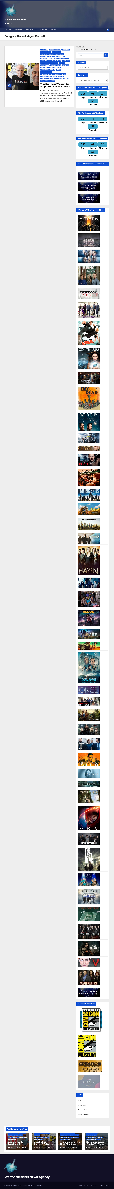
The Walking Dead (91, 1135)
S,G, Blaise (37, 1135)
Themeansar (37, 1185)
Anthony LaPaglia (46, 51)
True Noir (66, 78)
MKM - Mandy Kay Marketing (41, 1132)
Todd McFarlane (91, 1137)
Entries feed (82, 1105)
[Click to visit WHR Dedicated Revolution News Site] (89, 715)
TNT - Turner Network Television (69, 1137)
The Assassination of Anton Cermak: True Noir (53, 74)
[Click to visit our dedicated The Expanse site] (89, 897)
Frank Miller (44, 58)
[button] (104, 30)
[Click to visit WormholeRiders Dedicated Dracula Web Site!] (89, 460)
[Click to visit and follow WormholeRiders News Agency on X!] (89, 198)
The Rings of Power (92, 1132)
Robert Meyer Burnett (56, 67)
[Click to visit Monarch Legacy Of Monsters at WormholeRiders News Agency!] (89, 667)
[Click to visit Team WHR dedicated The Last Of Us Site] (89, 859)
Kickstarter (54, 63)
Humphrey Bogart (64, 58)
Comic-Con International (48, 56)
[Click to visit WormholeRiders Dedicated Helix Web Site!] (89, 583)
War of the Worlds (50, 80)
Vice (42, 80)
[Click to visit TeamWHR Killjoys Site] (89, 618)
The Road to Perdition (47, 78)
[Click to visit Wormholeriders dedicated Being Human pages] (89, 275)
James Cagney (66, 60)
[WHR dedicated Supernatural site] (89, 784)
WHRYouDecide (12, 1139)
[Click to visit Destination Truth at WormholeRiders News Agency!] (89, 448)
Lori (57, 90)
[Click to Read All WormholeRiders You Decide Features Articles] (89, 175)
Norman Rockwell (13, 1132)
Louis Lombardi (45, 65)
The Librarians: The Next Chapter (69, 1135)
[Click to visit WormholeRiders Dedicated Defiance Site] (89, 438)
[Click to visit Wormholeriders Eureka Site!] (89, 477)
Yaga (99, 1139)
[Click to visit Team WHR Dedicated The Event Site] (89, 839)
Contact (18, 30)
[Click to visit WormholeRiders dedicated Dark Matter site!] (89, 377)
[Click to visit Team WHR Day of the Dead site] (89, 398)
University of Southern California (17, 1137)
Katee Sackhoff (45, 63)
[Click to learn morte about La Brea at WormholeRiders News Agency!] (89, 634)
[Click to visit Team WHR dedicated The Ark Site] (89, 818)
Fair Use (43, 30)
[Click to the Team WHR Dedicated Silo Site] (89, 759)
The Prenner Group (58, 76)
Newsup (30, 1185)
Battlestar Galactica (47, 54)
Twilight (100, 1137)
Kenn (50, 1147)
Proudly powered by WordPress (13, 1185)
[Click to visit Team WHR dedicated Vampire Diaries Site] (89, 931)
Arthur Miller (56, 51)
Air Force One (44, 49)
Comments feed (83, 1110)
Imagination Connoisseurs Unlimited (51, 60)
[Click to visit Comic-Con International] (90, 1020)
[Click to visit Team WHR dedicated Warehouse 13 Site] (89, 977)
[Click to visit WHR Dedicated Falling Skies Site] (89, 494)
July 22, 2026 (93, 1147)
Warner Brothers (65, 1139)
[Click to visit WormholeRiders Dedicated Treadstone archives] (89, 914)
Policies (54, 30)
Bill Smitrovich (59, 54)
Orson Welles (44, 67)
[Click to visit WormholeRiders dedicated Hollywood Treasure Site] (89, 599)
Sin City (58, 69)
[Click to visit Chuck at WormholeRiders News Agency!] (89, 333)
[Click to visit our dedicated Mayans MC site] (89, 646)
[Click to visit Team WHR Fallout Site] (89, 509)
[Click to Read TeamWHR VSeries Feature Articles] (89, 963)
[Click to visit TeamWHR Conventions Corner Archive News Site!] (89, 992)
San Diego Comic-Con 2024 (48, 69)
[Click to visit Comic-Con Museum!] (87, 1046)
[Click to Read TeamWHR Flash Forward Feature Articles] (89, 524)
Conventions (31, 30)
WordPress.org (83, 1115)
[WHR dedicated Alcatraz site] (89, 240)
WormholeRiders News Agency (27, 1177)
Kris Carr (61, 63)
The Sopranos (58, 78)
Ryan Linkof (23, 1132)
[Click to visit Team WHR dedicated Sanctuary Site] (89, 729)
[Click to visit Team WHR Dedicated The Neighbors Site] (89, 880)
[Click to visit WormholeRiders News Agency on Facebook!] (89, 187)
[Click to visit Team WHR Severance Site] (89, 744)
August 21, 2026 (15, 1147)
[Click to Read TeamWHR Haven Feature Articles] (89, 560)
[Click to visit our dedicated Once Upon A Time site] (89, 690)
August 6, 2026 (41, 1147)
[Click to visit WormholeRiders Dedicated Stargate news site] (89, 774)
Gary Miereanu (53, 58)
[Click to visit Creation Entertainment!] (90, 1066)
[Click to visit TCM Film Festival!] (89, 1081)
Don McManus (60, 56)
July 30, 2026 (66, 1147)
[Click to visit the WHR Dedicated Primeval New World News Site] (89, 701)
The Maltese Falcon (46, 76)
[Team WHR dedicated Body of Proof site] (89, 293)
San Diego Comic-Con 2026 (15, 1135)
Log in (80, 1100)
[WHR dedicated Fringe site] (89, 538)
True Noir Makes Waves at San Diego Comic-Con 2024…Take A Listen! (55, 87)
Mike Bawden (65, 65)
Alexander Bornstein (55, 49)
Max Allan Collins (56, 65)
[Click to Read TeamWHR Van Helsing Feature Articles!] (89, 948)
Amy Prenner (66, 49)
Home (8, 30)
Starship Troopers (46, 71)
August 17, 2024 (47, 90)
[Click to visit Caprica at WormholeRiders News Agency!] (89, 310)
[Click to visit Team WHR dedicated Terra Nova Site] (89, 796)
